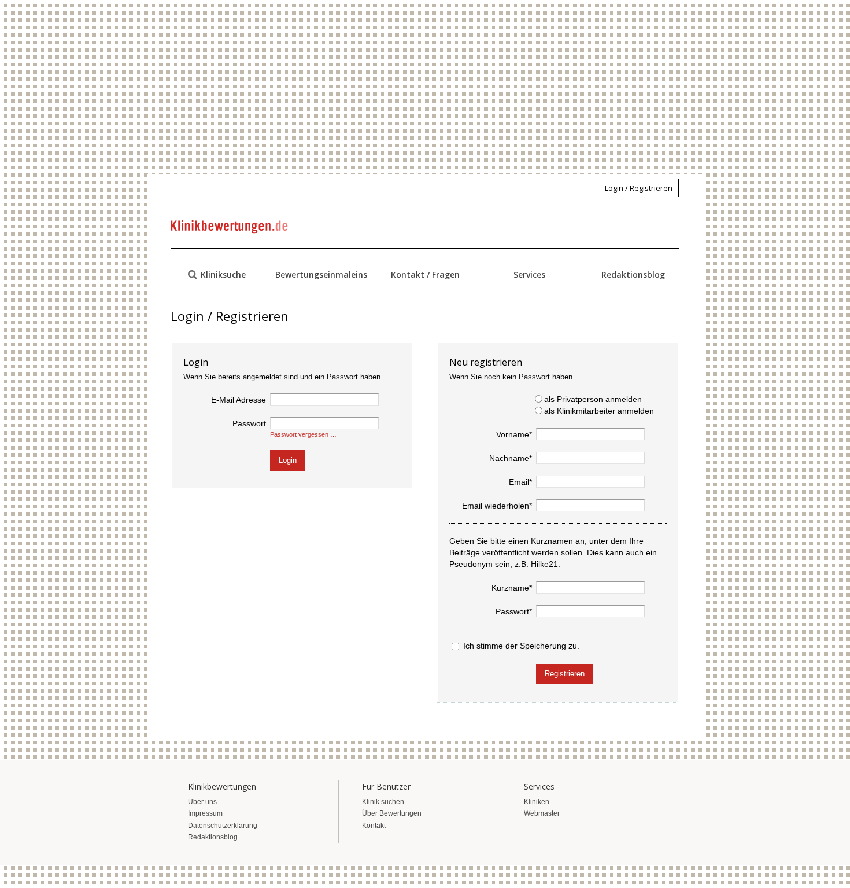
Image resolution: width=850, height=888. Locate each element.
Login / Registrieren (638, 188)
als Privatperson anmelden (593, 399)
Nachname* (510, 458)
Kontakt (374, 825)
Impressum (205, 813)
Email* (520, 482)
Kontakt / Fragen (425, 274)
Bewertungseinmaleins (321, 274)
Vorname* (514, 434)
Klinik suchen (383, 802)
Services (529, 274)
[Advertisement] (425, 87)
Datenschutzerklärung (222, 825)
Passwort (249, 423)
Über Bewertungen (392, 813)
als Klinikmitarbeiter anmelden (599, 410)
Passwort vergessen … (303, 434)
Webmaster (542, 813)
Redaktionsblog (633, 274)
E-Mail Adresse (238, 399)
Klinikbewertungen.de (230, 227)
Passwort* (514, 611)
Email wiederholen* (497, 505)
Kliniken (536, 802)
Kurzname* (511, 587)
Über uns (202, 802)
